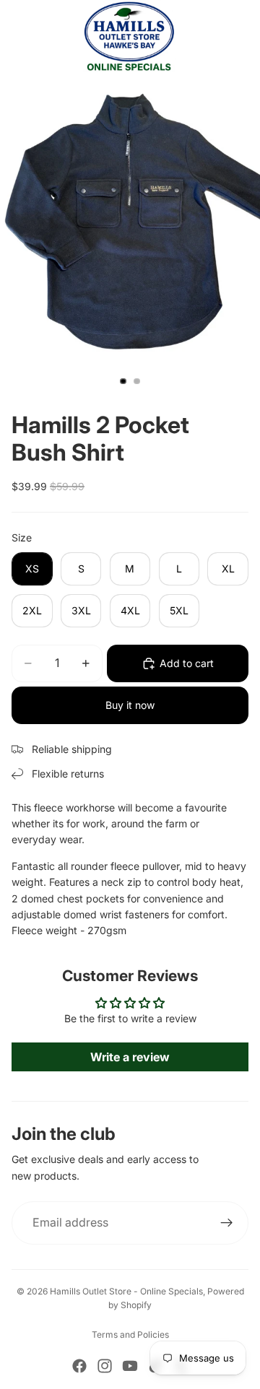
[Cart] (243, 36)
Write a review (130, 1057)
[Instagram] (104, 1366)
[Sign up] (227, 1223)
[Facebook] (79, 1366)
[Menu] (16, 36)
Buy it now (130, 705)
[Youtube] (130, 1366)
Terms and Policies (130, 1334)
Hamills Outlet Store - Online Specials (126, 1291)
